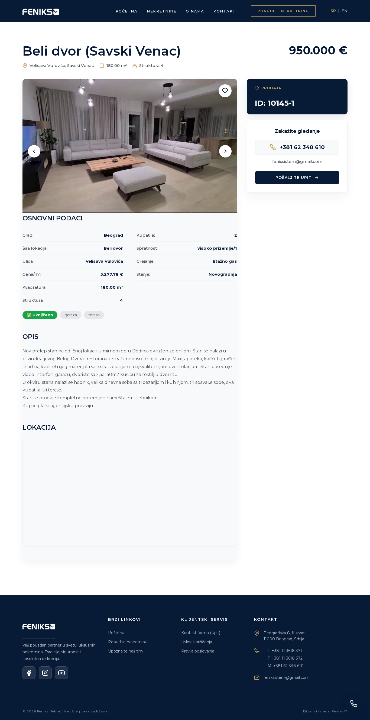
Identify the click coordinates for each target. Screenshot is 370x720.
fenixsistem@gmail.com (297, 161)
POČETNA (127, 11)
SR (333, 10)
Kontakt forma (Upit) (200, 632)
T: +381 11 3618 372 (285, 658)
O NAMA (195, 11)
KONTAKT (224, 11)
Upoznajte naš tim (125, 651)
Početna (116, 632)
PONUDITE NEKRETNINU (283, 11)
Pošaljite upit (293, 177)
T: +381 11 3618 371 (285, 650)
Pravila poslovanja (197, 651)
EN (345, 10)
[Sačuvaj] (225, 90)
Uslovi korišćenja (196, 641)
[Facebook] (28, 672)
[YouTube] (61, 672)
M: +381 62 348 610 (286, 665)
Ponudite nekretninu (127, 641)
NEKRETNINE (161, 11)
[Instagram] (45, 672)
